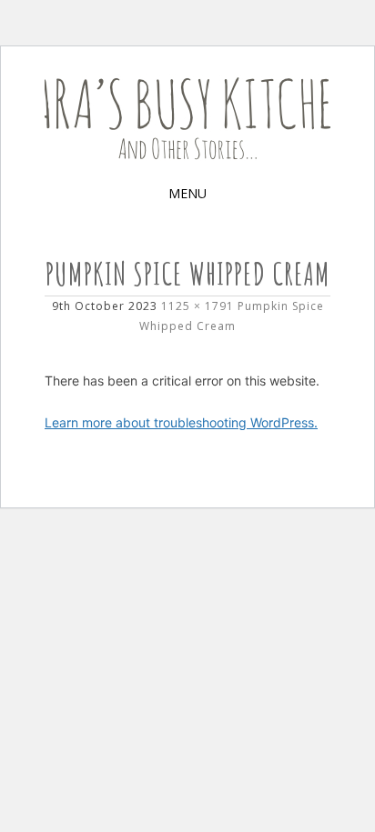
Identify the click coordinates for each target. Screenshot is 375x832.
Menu (187, 193)
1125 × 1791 (197, 306)
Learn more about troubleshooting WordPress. (181, 422)
